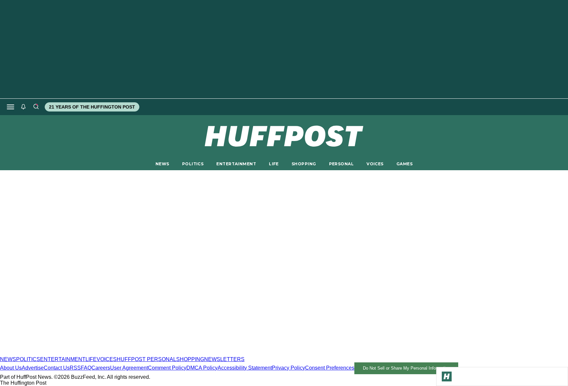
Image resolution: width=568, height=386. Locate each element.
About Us (11, 368)
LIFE (274, 163)
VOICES (375, 163)
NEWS (162, 163)
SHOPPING (304, 163)
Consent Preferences (329, 368)
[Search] (35, 107)
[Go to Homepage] (447, 376)
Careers (100, 368)
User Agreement (129, 368)
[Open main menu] (10, 107)
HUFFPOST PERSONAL (146, 359)
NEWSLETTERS (224, 359)
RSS (75, 368)
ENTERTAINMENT (236, 163)
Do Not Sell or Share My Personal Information (406, 368)
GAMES (404, 163)
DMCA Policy (202, 368)
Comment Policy (167, 368)
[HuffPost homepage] (84, 353)
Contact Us (57, 368)
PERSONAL (341, 163)
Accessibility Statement (245, 368)
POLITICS (192, 163)
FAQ (86, 368)
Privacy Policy (288, 368)
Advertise (33, 368)
